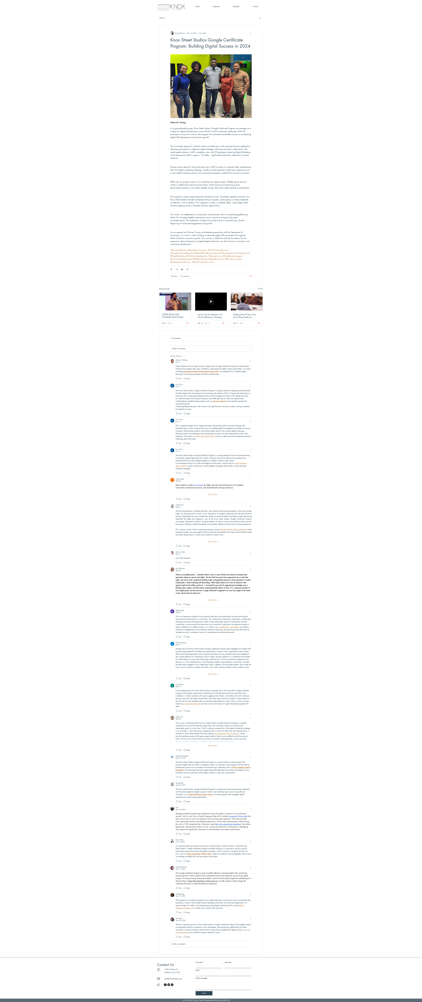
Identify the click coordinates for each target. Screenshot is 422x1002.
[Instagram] (172, 984)
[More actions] (250, 33)
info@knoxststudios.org (172, 979)
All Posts (162, 18)
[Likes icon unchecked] (177, 378)
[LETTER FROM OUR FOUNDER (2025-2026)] (175, 301)
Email (198, 970)
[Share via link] (187, 269)
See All (260, 288)
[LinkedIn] (168, 984)
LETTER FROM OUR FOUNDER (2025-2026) (172, 315)
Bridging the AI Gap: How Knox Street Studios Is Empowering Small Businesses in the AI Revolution (246, 315)
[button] (260, 18)
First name (200, 962)
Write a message (201, 978)
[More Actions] (250, 361)
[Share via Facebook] (171, 269)
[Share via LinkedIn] (182, 269)
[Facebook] (165, 984)
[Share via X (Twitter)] (177, 269)
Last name (228, 962)
